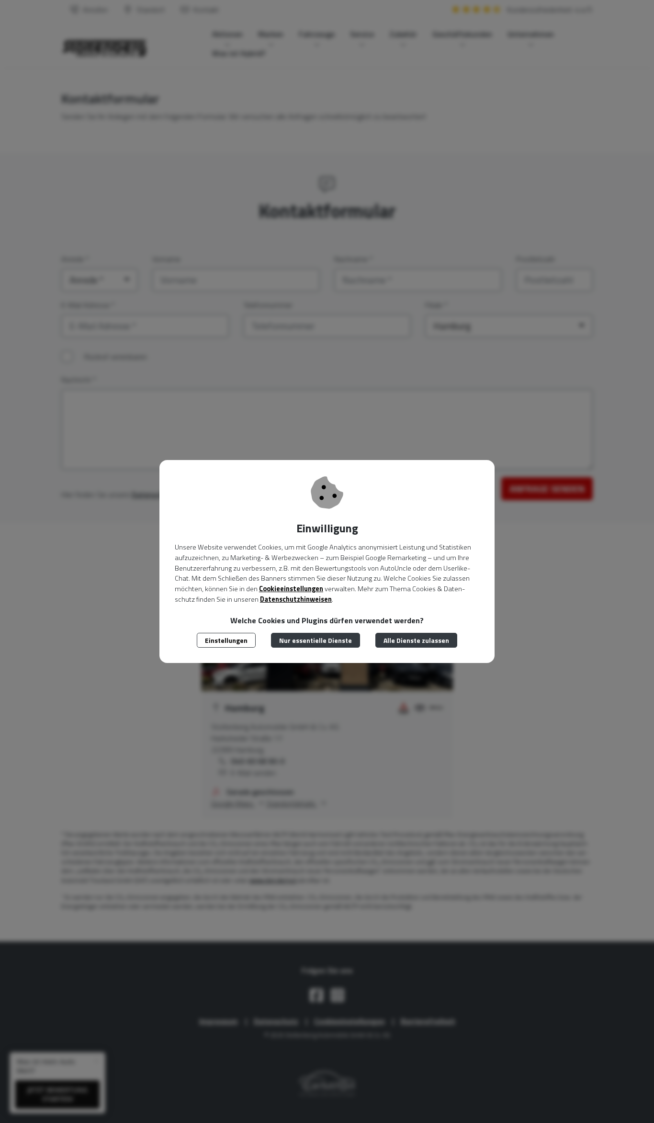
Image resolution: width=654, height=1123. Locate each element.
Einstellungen (226, 640)
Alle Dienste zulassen (416, 640)
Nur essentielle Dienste (315, 640)
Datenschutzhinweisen (296, 599)
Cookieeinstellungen (291, 589)
